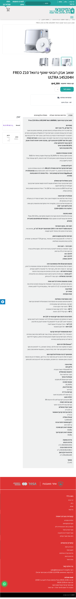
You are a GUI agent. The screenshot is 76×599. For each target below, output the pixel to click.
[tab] (70, 115)
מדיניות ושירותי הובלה (58, 115)
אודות (71, 506)
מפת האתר (70, 559)
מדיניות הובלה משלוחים (66, 553)
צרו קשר (70, 510)
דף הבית (70, 500)
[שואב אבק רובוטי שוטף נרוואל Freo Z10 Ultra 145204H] (66, 62)
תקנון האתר (70, 550)
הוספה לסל (67, 89)
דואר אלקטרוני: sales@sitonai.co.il (62, 570)
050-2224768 (6, 3)
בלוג (72, 503)
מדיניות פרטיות (69, 556)
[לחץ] (2, 301)
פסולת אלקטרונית (40, 115)
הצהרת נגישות (69, 547)
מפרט (70, 115)
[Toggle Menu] (71, 17)
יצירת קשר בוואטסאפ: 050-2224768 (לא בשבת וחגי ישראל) (54, 572)
